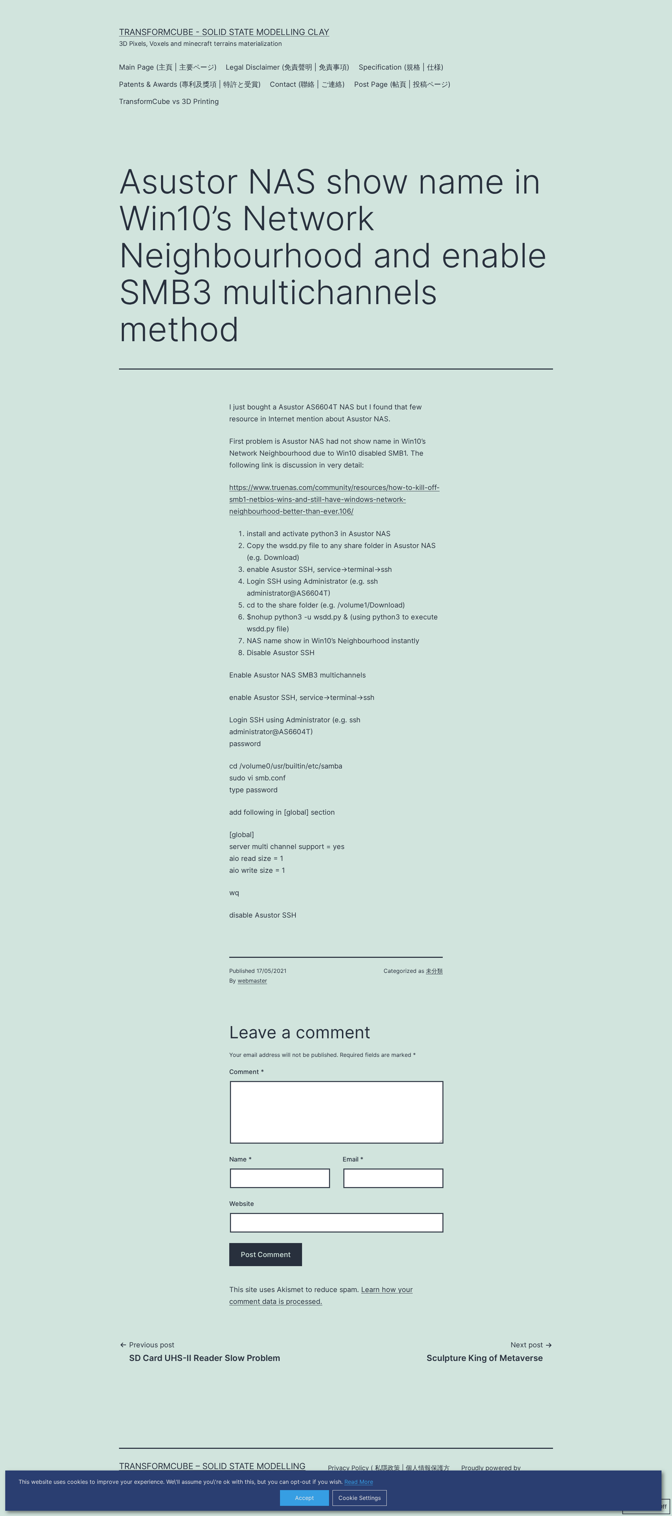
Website (241, 1203)
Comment (246, 1071)
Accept (304, 1497)
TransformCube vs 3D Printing (169, 101)
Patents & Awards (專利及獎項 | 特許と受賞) (190, 84)
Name (240, 1159)
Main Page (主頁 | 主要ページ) (168, 67)
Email (353, 1159)
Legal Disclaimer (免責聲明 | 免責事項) (287, 67)
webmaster (252, 980)
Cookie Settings (359, 1497)
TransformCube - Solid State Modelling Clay (224, 32)
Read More (358, 1481)
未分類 (434, 970)
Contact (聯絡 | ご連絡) (307, 84)
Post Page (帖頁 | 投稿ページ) (402, 84)
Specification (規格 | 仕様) (401, 67)
